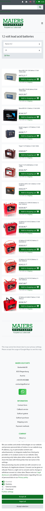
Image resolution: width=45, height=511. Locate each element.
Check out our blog (5, 1)
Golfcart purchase (22, 418)
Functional (9, 489)
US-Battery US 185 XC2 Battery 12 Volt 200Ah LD (29, 222)
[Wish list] (34, 2)
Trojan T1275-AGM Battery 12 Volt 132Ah (28, 165)
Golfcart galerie (22, 414)
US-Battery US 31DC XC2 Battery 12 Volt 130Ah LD (28, 279)
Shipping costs (22, 422)
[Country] (30, 2)
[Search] (40, 7)
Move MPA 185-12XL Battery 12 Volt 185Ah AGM (29, 71)
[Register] (27, 2)
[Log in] (22, 2)
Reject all (22, 501)
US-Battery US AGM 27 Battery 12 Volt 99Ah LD (29, 298)
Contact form (22, 405)
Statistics (9, 484)
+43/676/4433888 (22, 380)
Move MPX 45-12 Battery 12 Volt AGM (29, 108)
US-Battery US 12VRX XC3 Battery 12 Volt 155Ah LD (29, 203)
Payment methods (22, 426)
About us (22, 438)
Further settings (7, 492)
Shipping (29, 82)
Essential (9, 482)
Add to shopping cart (28, 79)
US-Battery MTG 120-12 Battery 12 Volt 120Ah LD (29, 184)
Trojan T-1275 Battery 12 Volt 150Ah (29, 146)
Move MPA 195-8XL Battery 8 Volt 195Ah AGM (28, 90)
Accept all (22, 497)
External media (11, 487)
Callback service (22, 409)
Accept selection (22, 506)
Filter (8, 56)
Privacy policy (23, 477)
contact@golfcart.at (23, 384)
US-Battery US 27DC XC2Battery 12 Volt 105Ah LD (28, 260)
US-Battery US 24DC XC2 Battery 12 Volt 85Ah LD (28, 241)
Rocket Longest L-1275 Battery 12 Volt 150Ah (29, 128)
